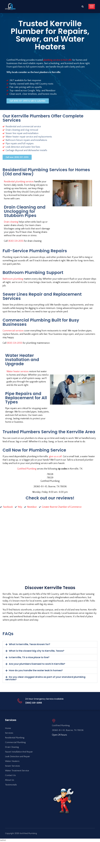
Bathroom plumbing (13, 279)
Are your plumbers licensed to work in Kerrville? (37, 663)
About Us (9, 780)
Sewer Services (12, 766)
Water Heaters (12, 761)
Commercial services (13, 330)
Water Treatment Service (17, 770)
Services (9, 733)
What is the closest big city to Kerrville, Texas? (36, 650)
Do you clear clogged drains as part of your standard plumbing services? (45, 678)
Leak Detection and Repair (17, 756)
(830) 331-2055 (33, 702)
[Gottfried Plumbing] (10, 6)
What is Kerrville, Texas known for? (29, 644)
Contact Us (10, 775)
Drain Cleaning (12, 747)
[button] (50, 644)
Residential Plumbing (14, 737)
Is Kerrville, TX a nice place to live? (29, 657)
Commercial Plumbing (15, 742)
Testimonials (11, 785)
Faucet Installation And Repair (19, 752)
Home (8, 728)
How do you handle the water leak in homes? (36, 670)
